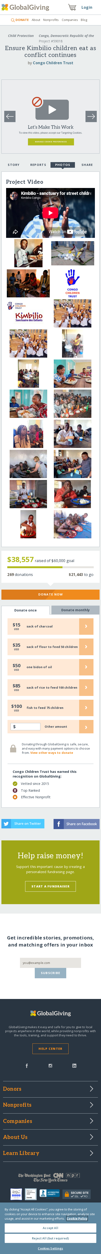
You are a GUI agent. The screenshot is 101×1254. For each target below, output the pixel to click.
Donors (12, 1089)
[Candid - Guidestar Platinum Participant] (32, 1194)
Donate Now (50, 594)
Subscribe (50, 973)
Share (87, 165)
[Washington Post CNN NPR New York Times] (50, 1179)
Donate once (25, 610)
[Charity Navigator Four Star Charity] (17, 1194)
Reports (38, 165)
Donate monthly (75, 610)
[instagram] (50, 1065)
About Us (15, 1137)
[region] (50, 1228)
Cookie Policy (77, 1218)
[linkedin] (74, 1065)
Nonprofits (51, 20)
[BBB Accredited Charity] (51, 1194)
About (36, 20)
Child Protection (21, 35)
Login (87, 7)
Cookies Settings (50, 1248)
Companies (70, 20)
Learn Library (21, 1153)
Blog (84, 20)
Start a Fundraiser (50, 886)
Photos (62, 165)
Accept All (50, 1228)
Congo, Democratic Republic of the (66, 35)
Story (13, 165)
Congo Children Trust (53, 62)
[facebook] (27, 1065)
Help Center (50, 1048)
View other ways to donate (51, 753)
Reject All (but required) (50, 1238)
